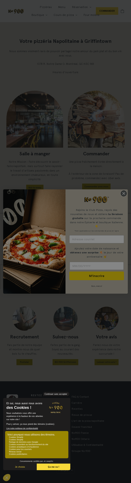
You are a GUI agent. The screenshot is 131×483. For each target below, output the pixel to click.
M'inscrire (96, 276)
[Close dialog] (124, 193)
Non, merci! (96, 286)
